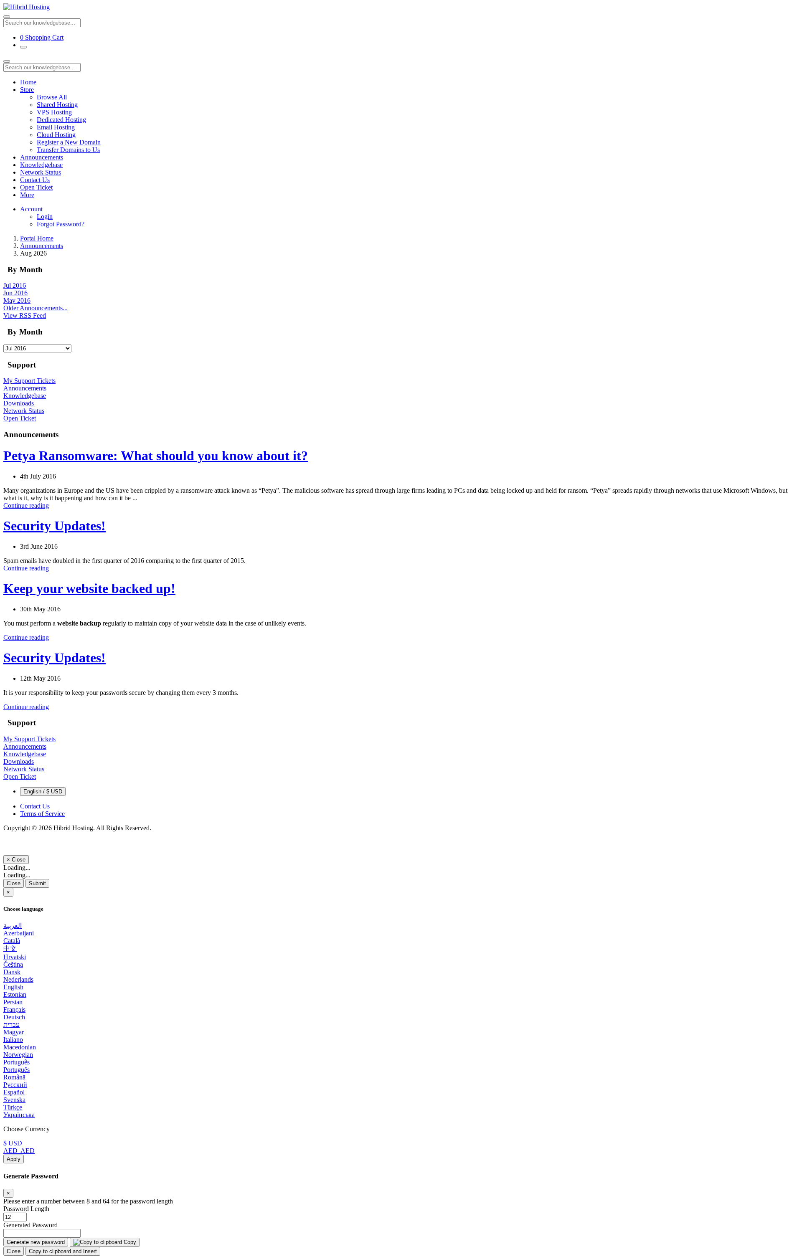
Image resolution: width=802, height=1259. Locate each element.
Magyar (13, 1032)
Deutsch (14, 1017)
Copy (129, 1242)
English (13, 986)
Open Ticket (36, 187)
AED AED (19, 1150)
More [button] (27, 194)
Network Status (40, 172)
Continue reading (26, 505)
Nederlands (18, 979)
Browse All (52, 97)
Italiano (13, 1039)
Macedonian (19, 1047)
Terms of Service (42, 813)
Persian (13, 1002)
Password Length (26, 1208)
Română (14, 1077)
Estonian (14, 994)
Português (16, 1062)
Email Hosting (56, 127)
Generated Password (30, 1225)
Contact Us (35, 179)
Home (28, 82)
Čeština (13, 964)
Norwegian (18, 1054)
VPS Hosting (54, 112)
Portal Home (36, 238)
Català (11, 940)
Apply (13, 1159)
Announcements (41, 157)
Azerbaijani (18, 933)
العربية (12, 925)
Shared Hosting (57, 104)
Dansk (11, 971)
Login (45, 216)
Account (31, 209)
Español (14, 1092)
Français (14, 1009)
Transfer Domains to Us (68, 149)
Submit (37, 883)
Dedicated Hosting (61, 119)
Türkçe (12, 1107)
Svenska (14, 1099)
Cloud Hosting (56, 134)
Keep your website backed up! (89, 588)
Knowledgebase (41, 164)
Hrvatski (14, 956)
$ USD (12, 1143)
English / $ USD (42, 791)
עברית (11, 1024)
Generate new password (36, 1242)
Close (13, 883)
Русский (15, 1084)
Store (27, 89)
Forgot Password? (60, 224)
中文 (10, 948)
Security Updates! (54, 525)
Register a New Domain (69, 142)
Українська (19, 1114)
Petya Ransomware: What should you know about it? (155, 455)
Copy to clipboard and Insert (63, 1251)
